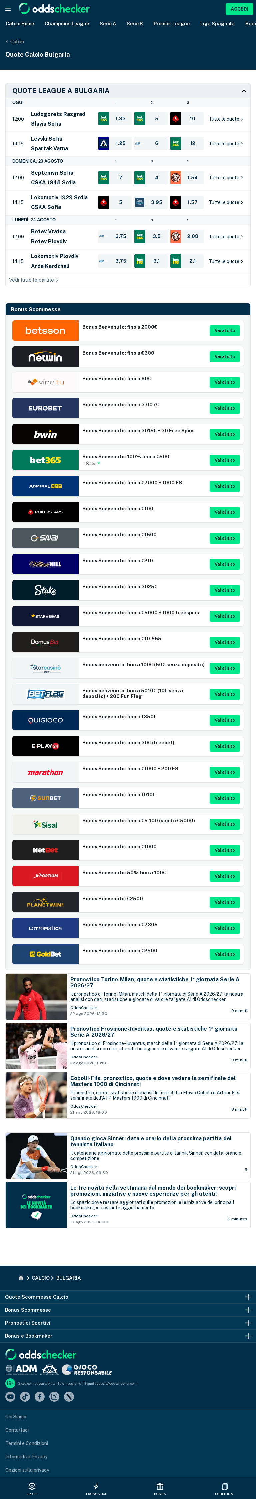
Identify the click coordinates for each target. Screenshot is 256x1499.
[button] (225, 1486)
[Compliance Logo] (21, 1369)
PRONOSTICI (96, 1494)
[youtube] (10, 1397)
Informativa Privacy (26, 1456)
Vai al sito (225, 330)
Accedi (239, 9)
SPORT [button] (32, 1494)
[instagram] (54, 1397)
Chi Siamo (15, 1416)
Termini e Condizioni (26, 1443)
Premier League (172, 23)
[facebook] (40, 1397)
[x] (69, 1397)
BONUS (160, 1494)
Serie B (135, 23)
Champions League (67, 23)
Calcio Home (20, 23)
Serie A (108, 23)
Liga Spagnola (217, 23)
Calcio (17, 41)
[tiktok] (25, 1397)
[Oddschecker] (40, 1355)
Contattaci (17, 1430)
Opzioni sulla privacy (27, 1470)
